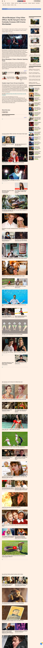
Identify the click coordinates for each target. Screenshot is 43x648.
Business (20, 3)
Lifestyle (29, 3)
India (5, 3)
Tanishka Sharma (5, 33)
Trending (12, 3)
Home (3, 3)
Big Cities (8, 3)
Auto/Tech (16, 3)
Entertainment (24, 3)
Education (33, 3)
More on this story (6, 115)
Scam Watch (38, 3)
